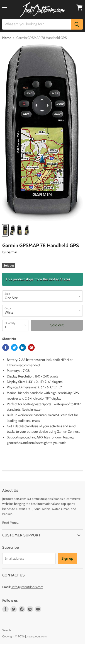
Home (6, 38)
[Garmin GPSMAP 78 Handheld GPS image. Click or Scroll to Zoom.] (42, 132)
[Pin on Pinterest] (31, 347)
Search (6, 630)
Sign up (67, 558)
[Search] (77, 24)
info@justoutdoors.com (27, 587)
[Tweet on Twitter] (14, 347)
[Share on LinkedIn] (22, 347)
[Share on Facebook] (5, 347)
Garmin (12, 252)
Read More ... (10, 523)
